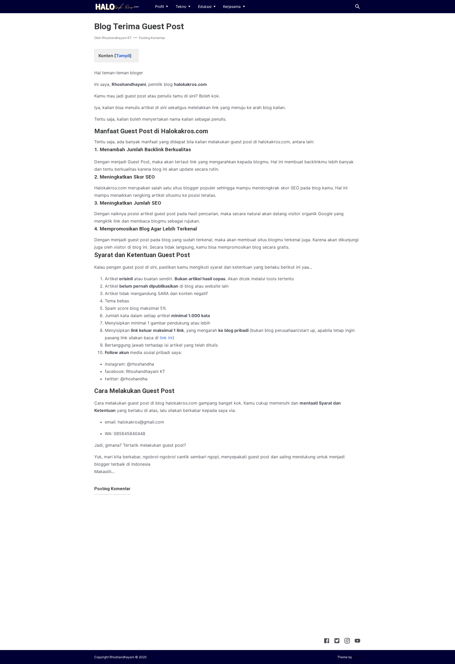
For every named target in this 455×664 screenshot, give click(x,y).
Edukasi (204, 6)
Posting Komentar (152, 38)
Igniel (357, 657)
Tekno (181, 6)
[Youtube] (357, 641)
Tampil (123, 55)
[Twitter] (337, 641)
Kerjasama (232, 6)
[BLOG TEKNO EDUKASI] (116, 6)
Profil (159, 6)
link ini (166, 337)
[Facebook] (326, 641)
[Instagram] (347, 641)
